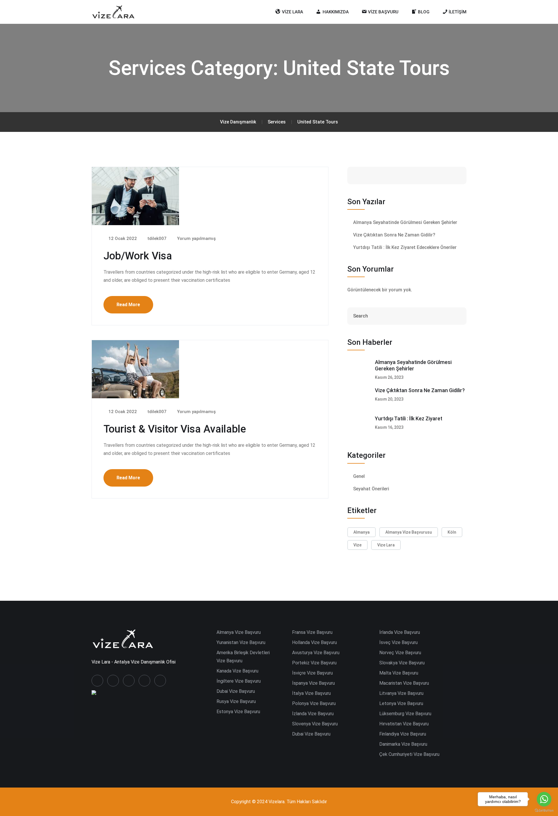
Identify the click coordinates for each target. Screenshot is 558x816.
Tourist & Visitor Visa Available (174, 429)
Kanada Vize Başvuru (237, 671)
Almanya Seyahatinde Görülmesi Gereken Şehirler (405, 222)
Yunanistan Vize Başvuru (241, 642)
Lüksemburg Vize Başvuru (405, 713)
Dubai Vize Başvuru (236, 691)
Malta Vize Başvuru (398, 673)
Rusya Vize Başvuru (236, 701)
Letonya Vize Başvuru (401, 703)
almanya (361, 532)
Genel (359, 476)
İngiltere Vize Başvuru (239, 681)
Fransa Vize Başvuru (312, 632)
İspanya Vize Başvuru (313, 683)
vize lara (386, 545)
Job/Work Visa (137, 256)
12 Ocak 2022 (122, 238)
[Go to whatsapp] (544, 799)
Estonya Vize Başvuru (238, 711)
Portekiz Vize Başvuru (314, 663)
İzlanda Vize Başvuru (313, 713)
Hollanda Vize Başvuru (314, 642)
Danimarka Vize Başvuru (403, 744)
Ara (447, 175)
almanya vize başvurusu (408, 532)
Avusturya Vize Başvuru (315, 652)
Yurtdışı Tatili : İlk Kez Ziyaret (408, 418)
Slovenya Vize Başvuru (315, 724)
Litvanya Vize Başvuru (401, 693)
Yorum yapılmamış (196, 238)
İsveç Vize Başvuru (398, 642)
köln (452, 532)
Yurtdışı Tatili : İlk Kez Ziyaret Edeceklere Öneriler (405, 247)
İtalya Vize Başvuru (311, 693)
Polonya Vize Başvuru (314, 703)
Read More (128, 304)
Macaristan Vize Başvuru (404, 683)
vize (357, 545)
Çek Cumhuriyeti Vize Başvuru (409, 754)
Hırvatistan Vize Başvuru (404, 724)
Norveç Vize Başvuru (400, 652)
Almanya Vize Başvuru (239, 632)
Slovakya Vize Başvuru (402, 663)
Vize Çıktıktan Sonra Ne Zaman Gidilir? (394, 235)
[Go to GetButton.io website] (544, 810)
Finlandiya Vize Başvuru (402, 734)
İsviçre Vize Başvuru (312, 673)
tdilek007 (156, 238)
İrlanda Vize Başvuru (399, 632)
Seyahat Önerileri (371, 489)
